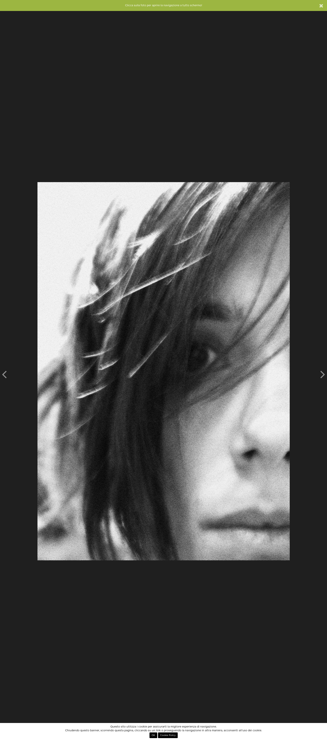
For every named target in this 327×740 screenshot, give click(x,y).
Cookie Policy (168, 735)
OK (153, 735)
